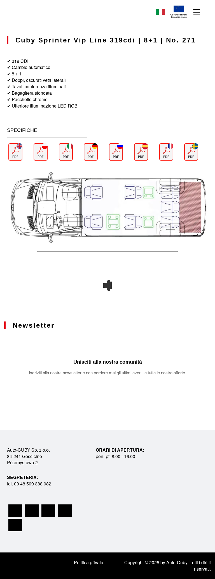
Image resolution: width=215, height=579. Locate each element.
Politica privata (88, 562)
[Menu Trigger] (196, 12)
